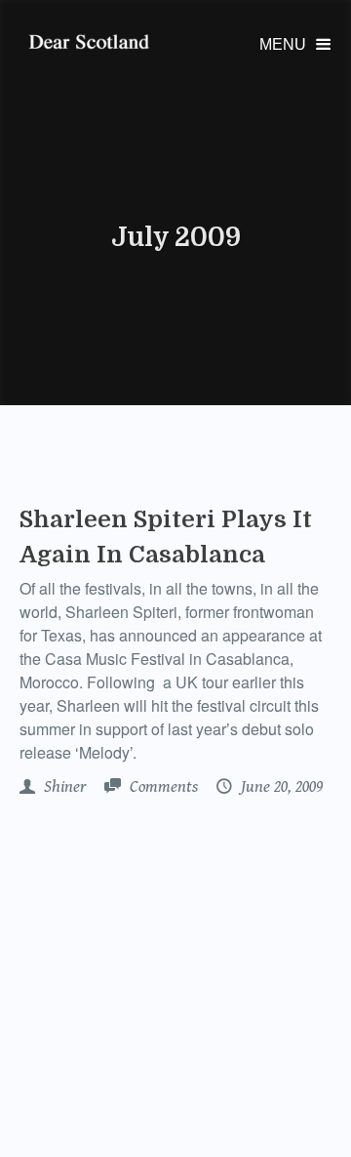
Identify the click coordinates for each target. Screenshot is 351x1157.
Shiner (63, 787)
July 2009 (176, 237)
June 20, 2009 (280, 787)
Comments (162, 787)
